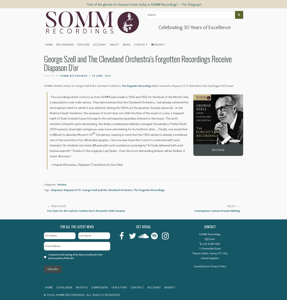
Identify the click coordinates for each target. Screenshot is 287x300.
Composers (99, 287)
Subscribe (52, 269)
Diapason (56, 190)
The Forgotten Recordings (136, 85)
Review (62, 184)
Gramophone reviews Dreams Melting (217, 209)
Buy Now (218, 150)
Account (100, 44)
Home (49, 44)
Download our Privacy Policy (210, 266)
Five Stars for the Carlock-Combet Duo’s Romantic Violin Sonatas (86, 209)
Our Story (119, 287)
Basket (159, 44)
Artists (82, 287)
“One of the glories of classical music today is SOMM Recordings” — (143, 4)
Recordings (65, 44)
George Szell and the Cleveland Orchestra (107, 190)
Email (211, 239)
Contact (141, 44)
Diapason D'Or (72, 190)
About (114, 44)
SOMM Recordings (74, 76)
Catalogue (64, 287)
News (127, 44)
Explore (83, 44)
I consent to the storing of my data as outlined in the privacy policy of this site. (75, 256)
